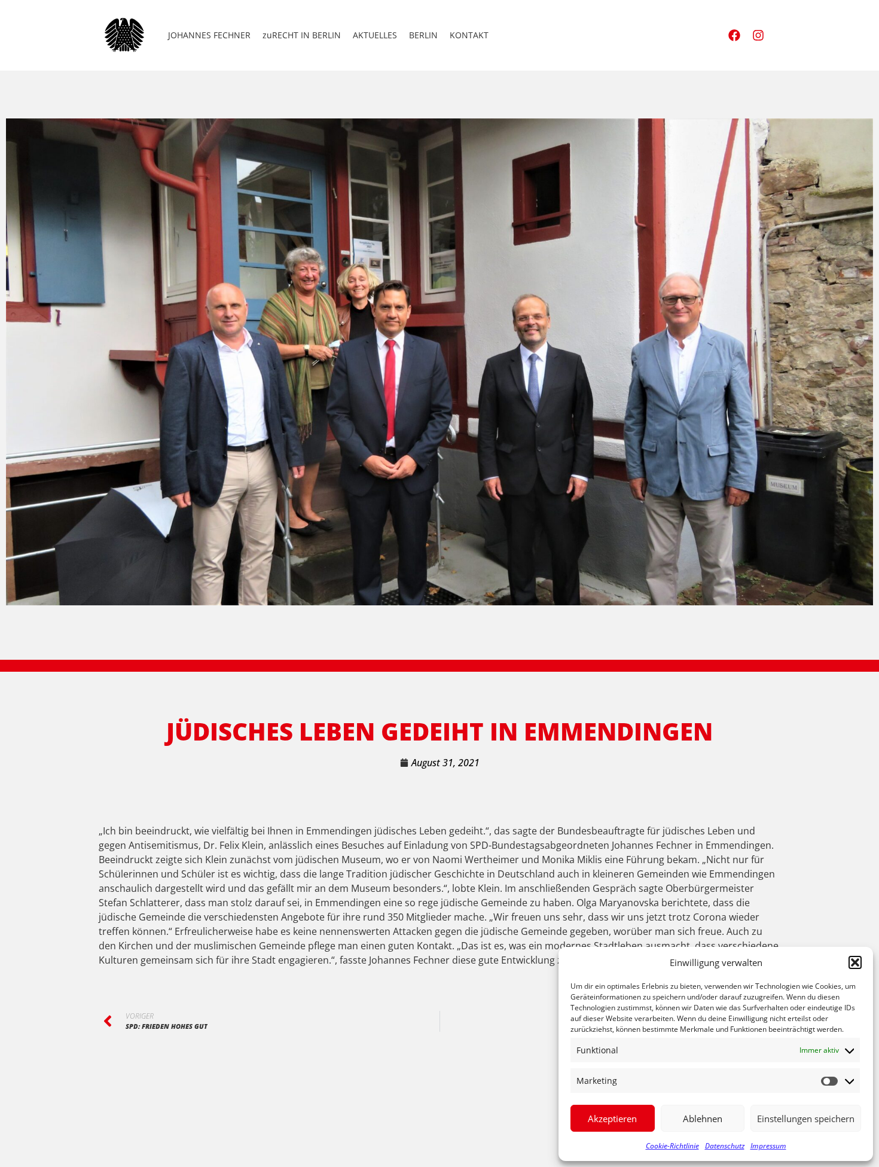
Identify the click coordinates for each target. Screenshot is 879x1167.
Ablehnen (702, 1119)
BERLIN (423, 35)
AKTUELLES (375, 35)
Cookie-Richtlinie (672, 1146)
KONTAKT (469, 35)
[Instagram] (758, 35)
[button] (855, 962)
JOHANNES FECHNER (209, 35)
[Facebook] (734, 35)
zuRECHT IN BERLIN (302, 35)
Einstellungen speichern (805, 1119)
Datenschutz (724, 1146)
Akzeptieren (612, 1119)
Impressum (768, 1146)
